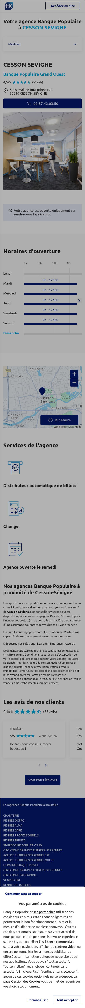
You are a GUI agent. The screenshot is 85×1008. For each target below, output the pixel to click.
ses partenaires (44, 912)
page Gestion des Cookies (21, 981)
